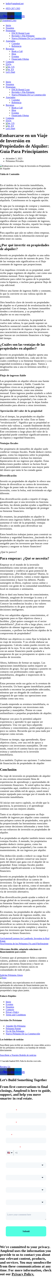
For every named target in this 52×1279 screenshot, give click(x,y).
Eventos (15, 56)
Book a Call (17, 51)
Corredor (16, 43)
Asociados (10, 41)
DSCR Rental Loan (21, 33)
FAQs (8, 64)
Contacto (10, 61)
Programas (10, 30)
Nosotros (10, 28)
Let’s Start (10, 72)
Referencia (16, 46)
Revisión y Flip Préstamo (23, 36)
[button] (26, 77)
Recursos (10, 48)
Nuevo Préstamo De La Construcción (29, 38)
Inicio (8, 25)
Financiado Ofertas (20, 59)
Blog (14, 54)
